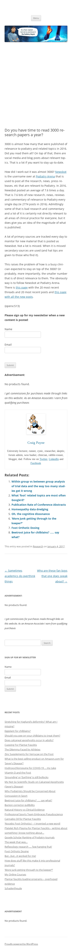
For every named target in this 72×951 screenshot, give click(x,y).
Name (8, 329)
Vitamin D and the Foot (18, 772)
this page (22, 287)
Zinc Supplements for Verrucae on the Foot (29, 754)
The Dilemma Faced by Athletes (22, 749)
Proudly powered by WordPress (21, 944)
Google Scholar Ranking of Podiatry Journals (30, 837)
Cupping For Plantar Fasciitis (21, 745)
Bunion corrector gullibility (20, 805)
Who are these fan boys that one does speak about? (52, 576)
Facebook (36, 463)
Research (38, 546)
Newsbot (60, 172)
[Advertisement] (36, 85)
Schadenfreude (13, 888)
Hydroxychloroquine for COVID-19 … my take (30, 768)
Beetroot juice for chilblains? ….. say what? (28, 800)
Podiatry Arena (45, 176)
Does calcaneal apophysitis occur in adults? (29, 740)
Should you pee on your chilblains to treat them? (32, 735)
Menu (36, 18)
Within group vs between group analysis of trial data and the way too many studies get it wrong (38, 486)
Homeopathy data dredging (30, 509)
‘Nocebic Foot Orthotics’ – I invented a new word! (32, 823)
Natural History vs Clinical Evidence (25, 809)
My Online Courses (15, 874)
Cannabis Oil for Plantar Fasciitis (23, 819)
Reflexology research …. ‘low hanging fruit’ (28, 846)
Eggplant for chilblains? (18, 731)
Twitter (43, 459)
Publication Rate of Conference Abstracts (39, 504)
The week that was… (16, 842)
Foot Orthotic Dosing (25, 528)
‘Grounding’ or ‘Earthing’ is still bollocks (26, 777)
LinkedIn (54, 459)
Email (8, 344)
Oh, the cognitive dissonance (31, 514)
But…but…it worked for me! (20, 856)
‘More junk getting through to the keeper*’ (29, 870)
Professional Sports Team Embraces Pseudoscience (34, 814)
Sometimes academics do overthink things (20, 576)
